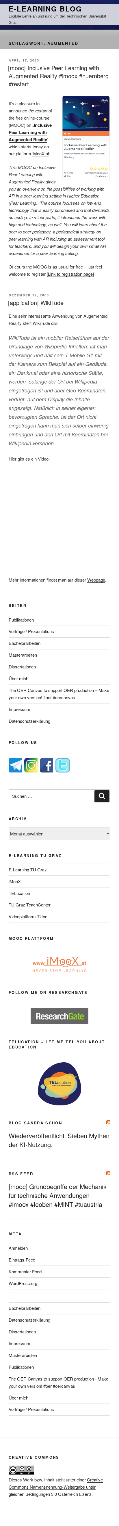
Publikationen (21, 620)
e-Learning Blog (45, 9)
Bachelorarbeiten (24, 643)
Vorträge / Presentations (31, 631)
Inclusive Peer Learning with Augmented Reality (30, 132)
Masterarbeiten (23, 655)
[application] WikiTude (36, 302)
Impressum (19, 709)
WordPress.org (23, 1283)
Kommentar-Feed (25, 1271)
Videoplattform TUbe (28, 916)
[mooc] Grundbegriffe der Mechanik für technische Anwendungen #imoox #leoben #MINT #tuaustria (58, 1195)
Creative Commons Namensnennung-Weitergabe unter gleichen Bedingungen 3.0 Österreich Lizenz (56, 1487)
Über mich (18, 678)
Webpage (96, 580)
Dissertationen (22, 667)
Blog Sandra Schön (35, 1123)
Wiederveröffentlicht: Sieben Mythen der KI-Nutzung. (59, 1140)
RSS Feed (21, 1173)
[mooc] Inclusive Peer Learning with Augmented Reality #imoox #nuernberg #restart (58, 76)
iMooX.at (40, 153)
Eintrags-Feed (22, 1260)
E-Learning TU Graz (28, 869)
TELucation (19, 893)
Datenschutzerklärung (29, 721)
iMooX (15, 881)
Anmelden (18, 1248)
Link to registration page (70, 274)
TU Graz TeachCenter (30, 905)
